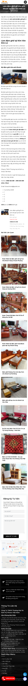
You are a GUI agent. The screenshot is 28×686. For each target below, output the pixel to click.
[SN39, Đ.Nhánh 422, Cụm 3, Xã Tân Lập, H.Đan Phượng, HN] (14, 562)
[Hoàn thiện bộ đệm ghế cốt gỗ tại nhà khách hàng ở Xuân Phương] (14, 246)
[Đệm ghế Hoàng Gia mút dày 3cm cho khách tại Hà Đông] (14, 359)
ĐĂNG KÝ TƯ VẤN (11, 536)
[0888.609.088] (25, 674)
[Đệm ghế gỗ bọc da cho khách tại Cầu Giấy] (14, 387)
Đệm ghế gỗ (14, 11)
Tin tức (4, 671)
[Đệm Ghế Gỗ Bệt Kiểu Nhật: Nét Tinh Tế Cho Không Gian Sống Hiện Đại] (14, 474)
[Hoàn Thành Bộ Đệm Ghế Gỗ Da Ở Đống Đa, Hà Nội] (14, 302)
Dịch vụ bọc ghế (7, 659)
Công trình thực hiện (8, 666)
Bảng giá (4, 668)
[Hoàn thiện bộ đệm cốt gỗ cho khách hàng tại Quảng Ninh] (14, 274)
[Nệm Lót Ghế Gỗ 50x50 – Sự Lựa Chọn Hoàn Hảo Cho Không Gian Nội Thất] (14, 444)
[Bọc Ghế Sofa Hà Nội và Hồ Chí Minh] (4, 2)
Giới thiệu (5, 663)
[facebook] (25, 679)
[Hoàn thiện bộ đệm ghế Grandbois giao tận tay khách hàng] (14, 330)
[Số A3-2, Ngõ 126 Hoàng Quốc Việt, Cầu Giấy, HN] (14, 547)
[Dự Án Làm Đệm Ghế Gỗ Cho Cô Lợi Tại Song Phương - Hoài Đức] (14, 415)
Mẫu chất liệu (6, 661)
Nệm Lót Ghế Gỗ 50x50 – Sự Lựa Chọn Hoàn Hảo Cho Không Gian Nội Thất (13, 458)
